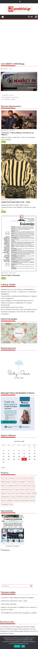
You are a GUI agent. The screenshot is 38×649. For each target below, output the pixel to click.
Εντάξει (17, 646)
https (2, 485)
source (32, 489)
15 (29, 453)
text (14, 493)
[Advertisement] (19, 42)
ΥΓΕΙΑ (11, 504)
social (26, 489)
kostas (12, 130)
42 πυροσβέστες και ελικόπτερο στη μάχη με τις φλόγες (19, 613)
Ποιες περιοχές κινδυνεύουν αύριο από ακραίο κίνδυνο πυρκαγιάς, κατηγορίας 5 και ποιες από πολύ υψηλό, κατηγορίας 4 (19, 311)
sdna (22, 489)
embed (14, 482)
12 (14, 453)
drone (26, 478)
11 (9, 453)
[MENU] (36, 16)
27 (19, 459)
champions (12, 478)
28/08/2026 (5, 130)
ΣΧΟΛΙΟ (33, 500)
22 (29, 456)
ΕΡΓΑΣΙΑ (32, 497)
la (6, 485)
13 (19, 453)
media (24, 485)
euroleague (21, 482)
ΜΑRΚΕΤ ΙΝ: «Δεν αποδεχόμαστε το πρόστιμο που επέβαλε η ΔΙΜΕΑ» (9, 97)
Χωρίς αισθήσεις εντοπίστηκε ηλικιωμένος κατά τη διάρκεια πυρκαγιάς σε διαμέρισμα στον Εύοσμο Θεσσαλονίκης (17, 303)
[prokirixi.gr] (2, 16)
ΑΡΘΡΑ (29, 493)
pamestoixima (5, 489)
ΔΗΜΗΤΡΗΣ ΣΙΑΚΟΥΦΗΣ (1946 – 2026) (14, 601)
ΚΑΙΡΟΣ (3, 500)
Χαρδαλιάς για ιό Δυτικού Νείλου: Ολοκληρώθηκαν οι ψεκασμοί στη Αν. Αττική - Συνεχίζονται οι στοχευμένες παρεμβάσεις (19, 291)
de (21, 478)
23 (34, 456)
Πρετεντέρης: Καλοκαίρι (9, 604)
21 (24, 456)
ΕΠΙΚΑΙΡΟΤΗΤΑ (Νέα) (22, 497)
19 (14, 456)
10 (3, 453)
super (9, 493)
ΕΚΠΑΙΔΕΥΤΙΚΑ (5, 497)
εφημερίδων (16, 546)
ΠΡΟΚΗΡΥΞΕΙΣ (25, 500)
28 (24, 459)
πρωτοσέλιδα (9, 546)
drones (32, 478)
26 (14, 459)
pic (12, 489)
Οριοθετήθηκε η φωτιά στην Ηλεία (12, 307)
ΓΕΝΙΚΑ (34, 493)
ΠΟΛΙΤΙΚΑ (16, 500)
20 (19, 456)
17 (3, 456)
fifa (30, 482)
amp (6, 478)
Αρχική (3, 142)
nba (29, 485)
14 (24, 453)
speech (3, 493)
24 (3, 459)
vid (17, 493)
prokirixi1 (13, 200)
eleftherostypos (5, 482)
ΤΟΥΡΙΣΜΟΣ (4, 504)
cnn (18, 478)
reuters (17, 489)
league (11, 485)
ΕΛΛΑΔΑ (13, 497)
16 (34, 453)
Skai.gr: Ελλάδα (9, 284)
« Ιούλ (3, 467)
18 (9, 456)
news (33, 485)
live (19, 485)
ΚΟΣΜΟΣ (9, 500)
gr (33, 482)
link (16, 485)
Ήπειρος (22, 493)
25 (9, 459)
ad (2, 478)
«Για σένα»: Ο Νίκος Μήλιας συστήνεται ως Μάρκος (17, 597)
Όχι (23, 646)
